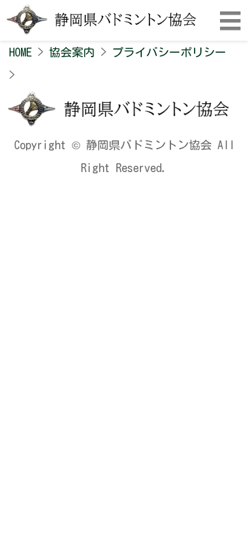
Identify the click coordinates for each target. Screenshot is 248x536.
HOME (20, 52)
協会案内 (72, 52)
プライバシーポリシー (169, 52)
